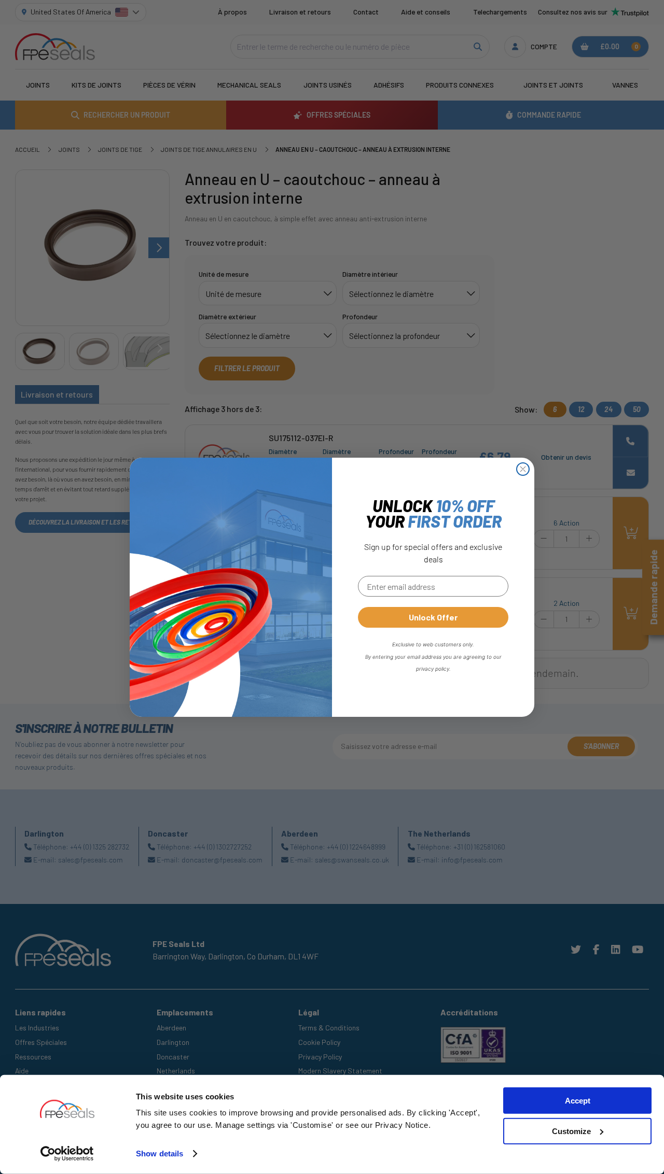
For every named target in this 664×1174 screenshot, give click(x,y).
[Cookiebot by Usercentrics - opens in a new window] (67, 1154)
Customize (571, 1131)
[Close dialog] (523, 469)
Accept (577, 1100)
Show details (159, 1153)
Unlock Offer (433, 617)
